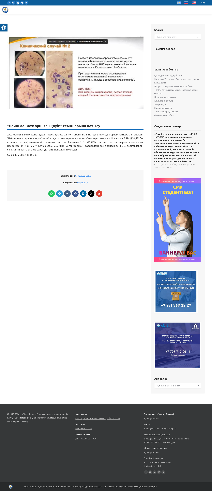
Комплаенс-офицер (163, 100)
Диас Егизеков (111, 486)
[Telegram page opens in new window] (22, 3)
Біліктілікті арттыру (153, 458)
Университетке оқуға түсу (157, 434)
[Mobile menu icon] (207, 10)
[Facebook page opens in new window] (9, 3)
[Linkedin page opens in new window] (26, 3)
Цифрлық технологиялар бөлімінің (55, 486)
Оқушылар (82, 182)
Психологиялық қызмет (166, 97)
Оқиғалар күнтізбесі (164, 115)
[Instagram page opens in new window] (18, 3)
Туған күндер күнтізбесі (166, 111)
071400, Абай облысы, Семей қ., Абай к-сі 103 (97, 418)
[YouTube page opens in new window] (13, 3)
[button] (3, 27)
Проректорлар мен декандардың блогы (174, 86)
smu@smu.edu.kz (83, 428)
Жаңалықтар (160, 104)
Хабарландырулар (163, 108)
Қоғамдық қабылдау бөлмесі (168, 75)
